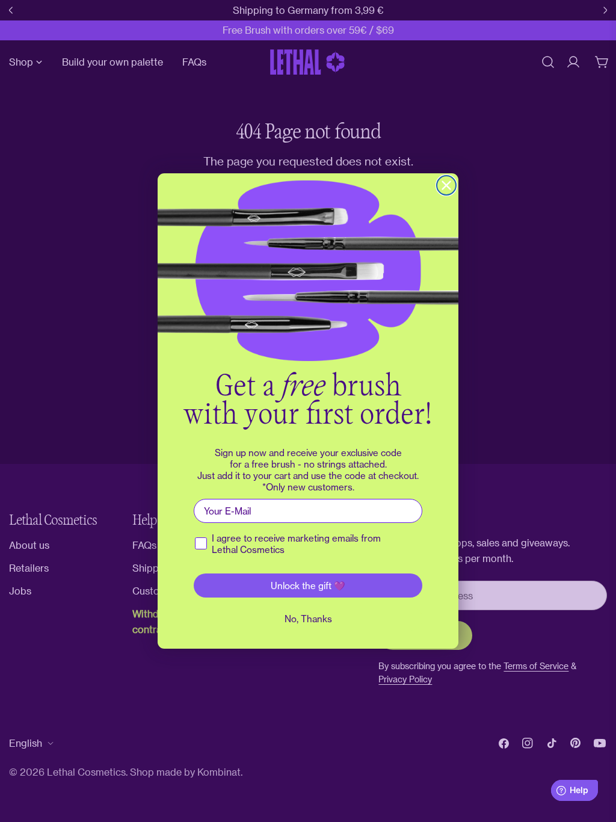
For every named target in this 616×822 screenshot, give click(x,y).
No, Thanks (308, 619)
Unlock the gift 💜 (308, 586)
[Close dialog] (446, 185)
